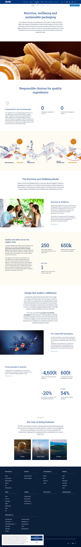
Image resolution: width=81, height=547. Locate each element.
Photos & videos (8, 505)
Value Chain (42, 5)
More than (44, 263)
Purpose (31, 1)
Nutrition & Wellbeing (60, 202)
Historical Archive (8, 487)
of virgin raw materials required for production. (48, 377)
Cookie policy (7, 528)
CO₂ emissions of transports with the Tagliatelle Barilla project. (48, 398)
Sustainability (36, 1)
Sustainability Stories (75, 5)
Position (6, 503)
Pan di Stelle (64, 483)
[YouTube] (67, 2)
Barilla (63, 475)
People (37, 5)
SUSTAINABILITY (40, 417)
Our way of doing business (40, 422)
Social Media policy (8, 519)
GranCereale (64, 485)
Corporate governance (25, 519)
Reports (6, 508)
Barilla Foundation (8, 480)
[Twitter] (64, 2)
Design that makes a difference (40, 292)
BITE (6, 485)
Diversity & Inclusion (28, 475)
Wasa (63, 478)
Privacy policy (7, 526)
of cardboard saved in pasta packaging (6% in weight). (67, 377)
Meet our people (27, 498)
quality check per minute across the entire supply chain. (48, 272)
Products (33, 5)
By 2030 (63, 389)
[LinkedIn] (62, 2)
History (6, 475)
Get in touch (46, 492)
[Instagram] (69, 2)
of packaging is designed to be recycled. (47, 112)
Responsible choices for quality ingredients (40, 90)
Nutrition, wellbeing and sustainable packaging (40, 15)
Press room (51, 1)
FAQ (6, 510)
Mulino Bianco (64, 480)
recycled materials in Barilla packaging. (67, 398)
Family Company (8, 478)
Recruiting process (27, 501)
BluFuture (7, 483)
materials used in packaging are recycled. (67, 112)
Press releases (7, 501)
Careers (56, 1)
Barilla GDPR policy (24, 528)
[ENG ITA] (72, 1)
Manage (22, 526)
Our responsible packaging (62, 333)
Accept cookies (36, 536)
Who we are (25, 1)
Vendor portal (66, 492)
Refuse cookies (36, 539)
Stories (46, 1)
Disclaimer (7, 531)
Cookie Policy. (22, 543)
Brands (42, 1)
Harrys (63, 487)
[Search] (75, 2)
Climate (48, 5)
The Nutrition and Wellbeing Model (40, 179)
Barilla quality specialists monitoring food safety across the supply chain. (48, 251)
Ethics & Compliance (28, 478)
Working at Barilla (27, 496)
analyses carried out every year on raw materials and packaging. (68, 250)
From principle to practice (15, 367)
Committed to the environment (18, 109)
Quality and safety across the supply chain (17, 240)
